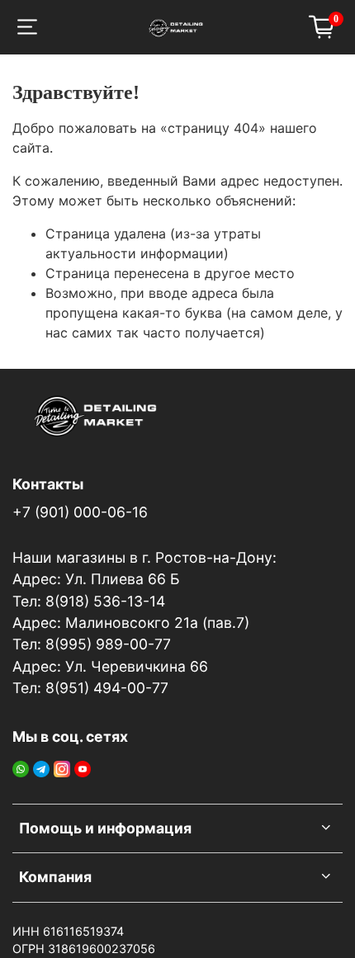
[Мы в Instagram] (62, 767)
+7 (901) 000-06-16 (80, 512)
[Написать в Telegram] (41, 767)
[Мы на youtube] (82, 767)
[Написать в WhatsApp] (20, 767)
